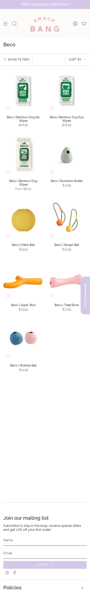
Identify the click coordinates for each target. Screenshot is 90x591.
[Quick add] (8, 108)
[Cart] (84, 23)
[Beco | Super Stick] (23, 279)
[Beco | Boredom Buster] (67, 155)
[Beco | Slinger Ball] (67, 219)
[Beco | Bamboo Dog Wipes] (23, 155)
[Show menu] (5, 23)
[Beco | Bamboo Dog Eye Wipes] (67, 91)
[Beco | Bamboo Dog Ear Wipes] (23, 91)
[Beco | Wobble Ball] (23, 339)
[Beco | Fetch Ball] (23, 219)
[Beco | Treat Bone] (67, 279)
